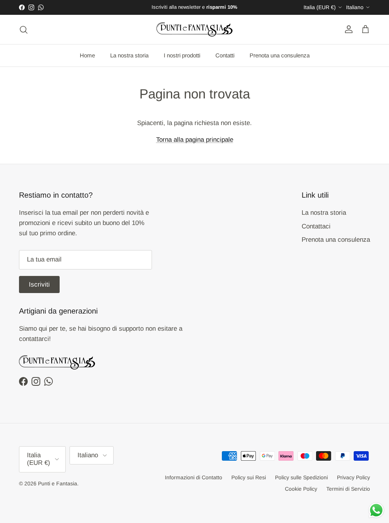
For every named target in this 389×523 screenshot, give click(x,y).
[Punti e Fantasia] (194, 29)
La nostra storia (129, 55)
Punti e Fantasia (57, 483)
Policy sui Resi (248, 477)
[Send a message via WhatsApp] (376, 510)
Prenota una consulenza (280, 55)
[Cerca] (23, 29)
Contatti (224, 55)
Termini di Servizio (348, 489)
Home (87, 55)
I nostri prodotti (182, 55)
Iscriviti (39, 284)
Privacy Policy (353, 477)
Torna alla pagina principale (194, 139)
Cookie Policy (301, 489)
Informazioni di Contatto (193, 477)
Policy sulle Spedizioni (301, 477)
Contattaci (316, 226)
